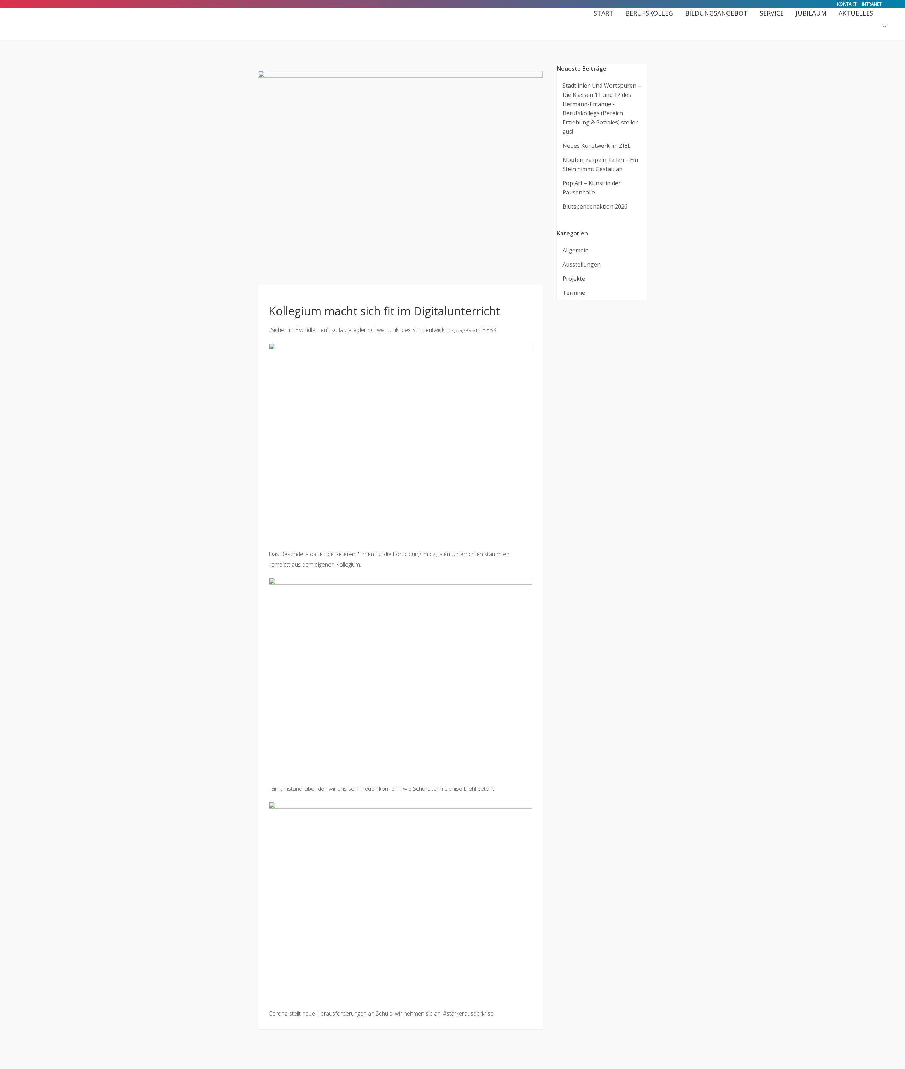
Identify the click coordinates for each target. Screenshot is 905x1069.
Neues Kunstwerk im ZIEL (596, 146)
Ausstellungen (581, 264)
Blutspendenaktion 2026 (594, 206)
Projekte (573, 278)
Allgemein (575, 250)
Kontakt (847, 4)
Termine (573, 293)
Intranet (872, 4)
